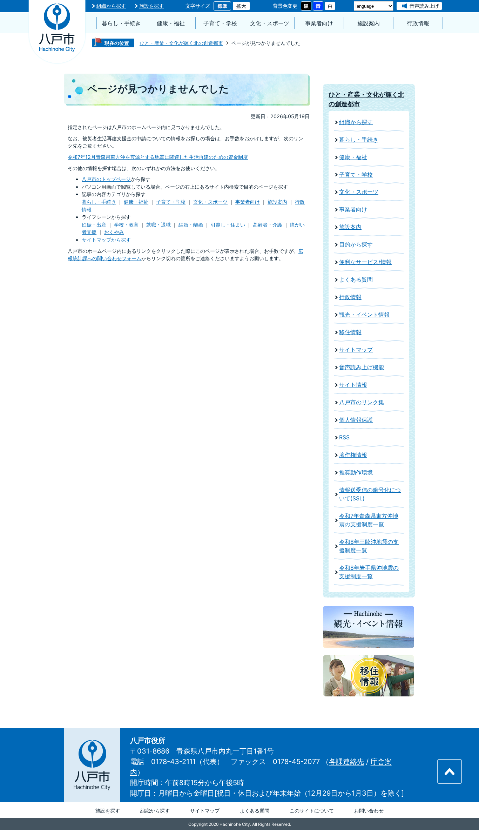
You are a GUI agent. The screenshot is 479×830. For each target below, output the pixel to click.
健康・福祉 (171, 23)
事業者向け (319, 23)
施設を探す (151, 6)
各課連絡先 (346, 761)
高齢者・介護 (267, 225)
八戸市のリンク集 (361, 402)
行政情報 (418, 23)
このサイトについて (312, 811)
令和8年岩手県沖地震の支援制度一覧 (369, 572)
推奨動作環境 (356, 472)
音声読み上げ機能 (361, 367)
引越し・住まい (228, 225)
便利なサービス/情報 (365, 262)
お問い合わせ (369, 811)
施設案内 (368, 23)
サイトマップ (356, 349)
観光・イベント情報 (364, 314)
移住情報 (350, 332)
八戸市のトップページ (106, 179)
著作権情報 (353, 455)
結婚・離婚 (190, 225)
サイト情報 (353, 385)
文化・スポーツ (269, 23)
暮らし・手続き (121, 23)
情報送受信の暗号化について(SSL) (370, 494)
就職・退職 (158, 225)
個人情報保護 (356, 420)
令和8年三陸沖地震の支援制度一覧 (369, 546)
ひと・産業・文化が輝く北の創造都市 (181, 43)
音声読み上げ (424, 6)
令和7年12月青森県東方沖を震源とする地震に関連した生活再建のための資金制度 (158, 157)
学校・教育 (126, 225)
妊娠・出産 (94, 225)
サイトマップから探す (106, 240)
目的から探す (356, 244)
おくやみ (114, 232)
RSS (344, 437)
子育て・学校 (220, 23)
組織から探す (111, 6)
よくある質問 (356, 279)
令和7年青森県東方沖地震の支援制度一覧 (368, 520)
